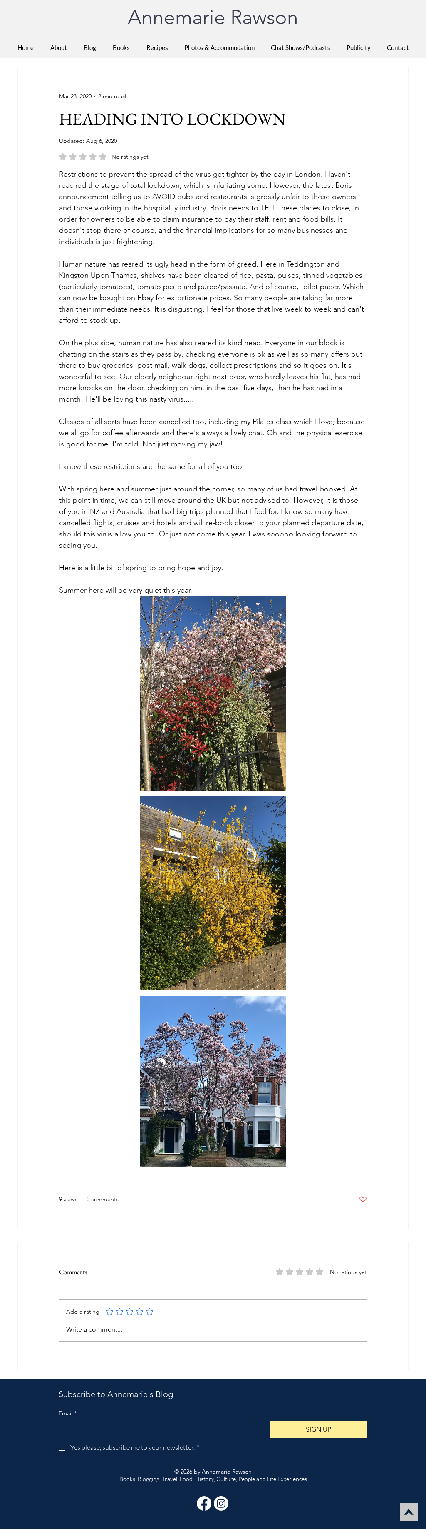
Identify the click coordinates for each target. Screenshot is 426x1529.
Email (68, 1413)
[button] (121, 47)
